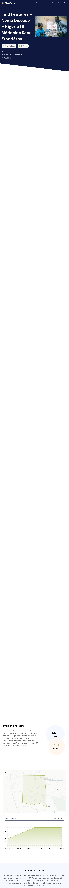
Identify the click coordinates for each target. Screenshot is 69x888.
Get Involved (40, 3)
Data (48, 3)
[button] (5, 772)
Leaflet (44, 812)
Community (55, 3)
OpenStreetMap (51, 812)
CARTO (63, 812)
